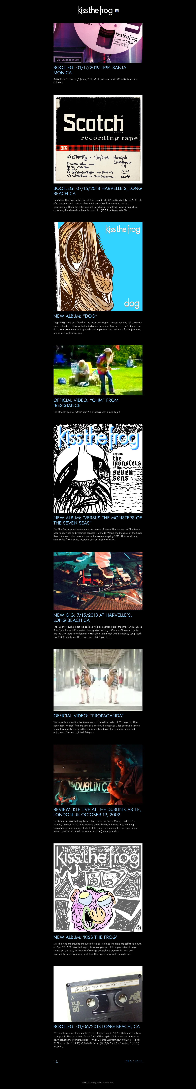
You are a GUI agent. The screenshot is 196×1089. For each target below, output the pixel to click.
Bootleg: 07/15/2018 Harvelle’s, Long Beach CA (98, 191)
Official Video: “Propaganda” (89, 715)
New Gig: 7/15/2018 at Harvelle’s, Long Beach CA (93, 618)
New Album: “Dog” (75, 316)
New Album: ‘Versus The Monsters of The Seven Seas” (98, 520)
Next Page (134, 1061)
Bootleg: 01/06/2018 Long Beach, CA (97, 1026)
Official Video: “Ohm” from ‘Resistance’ (86, 403)
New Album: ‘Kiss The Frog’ (85, 937)
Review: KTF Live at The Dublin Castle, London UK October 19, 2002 (97, 812)
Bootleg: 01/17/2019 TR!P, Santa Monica (90, 70)
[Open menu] (117, 10)
